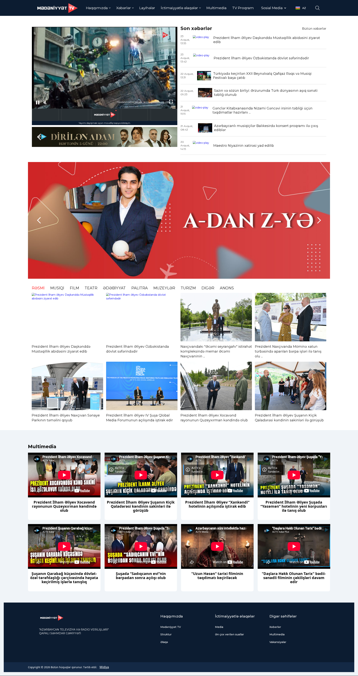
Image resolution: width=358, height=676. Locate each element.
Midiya (104, 667)
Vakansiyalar (277, 642)
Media (219, 627)
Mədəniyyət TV (170, 627)
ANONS (227, 288)
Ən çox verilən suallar (229, 634)
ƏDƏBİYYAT (114, 288)
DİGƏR (207, 288)
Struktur (166, 634)
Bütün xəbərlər (314, 28)
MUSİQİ (57, 288)
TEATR (91, 288)
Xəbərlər (275, 627)
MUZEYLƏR (164, 288)
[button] (98, 7)
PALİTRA (139, 288)
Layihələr (147, 8)
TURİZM (188, 288)
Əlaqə (164, 642)
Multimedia (216, 8)
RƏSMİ (38, 288)
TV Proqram (243, 8)
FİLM (74, 288)
